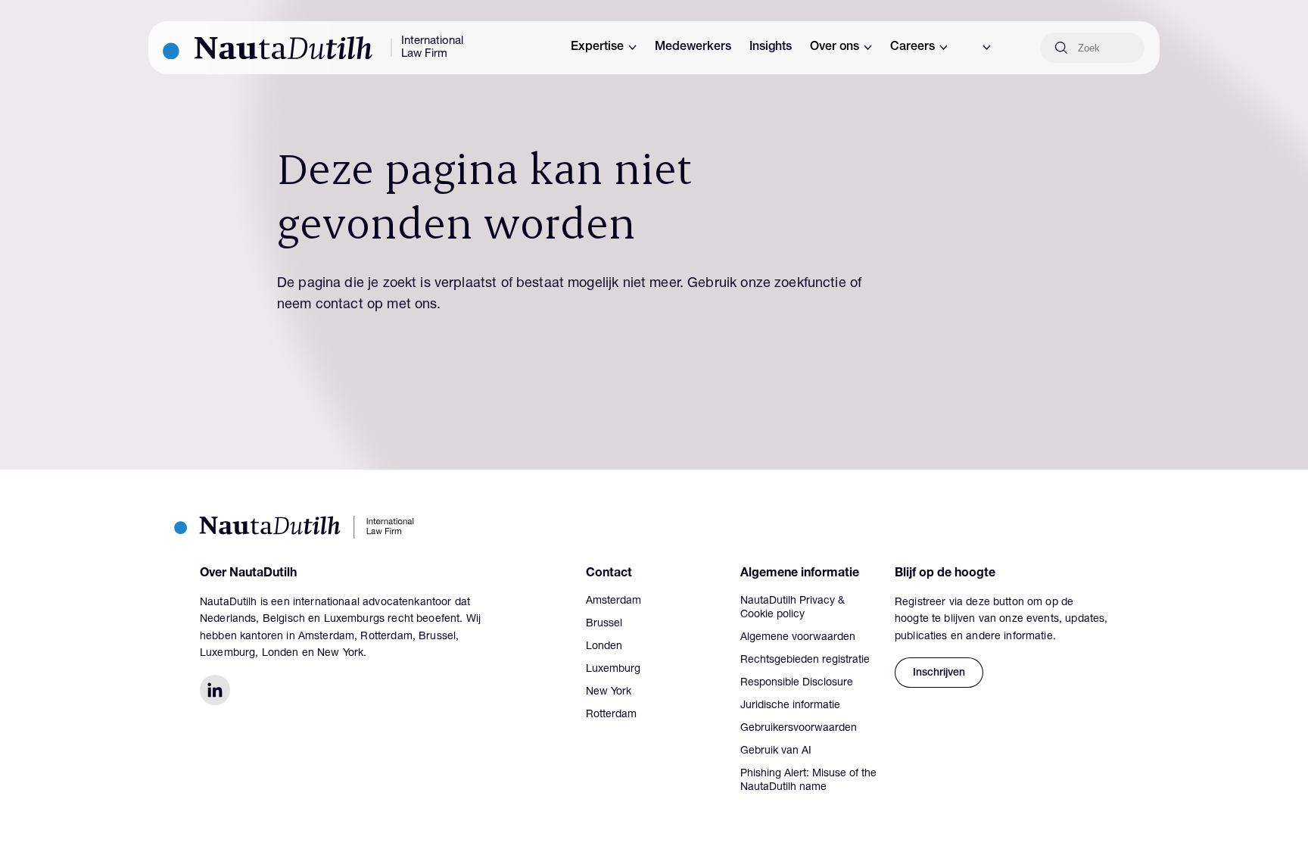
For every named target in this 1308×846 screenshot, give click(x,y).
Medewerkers (693, 48)
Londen (604, 647)
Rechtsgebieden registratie (805, 660)
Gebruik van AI (775, 751)
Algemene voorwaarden (797, 637)
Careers (912, 48)
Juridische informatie (790, 706)
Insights (770, 48)
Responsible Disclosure (796, 683)
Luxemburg (613, 669)
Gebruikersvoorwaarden (798, 728)
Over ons (834, 48)
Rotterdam (611, 715)
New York (608, 692)
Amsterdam (613, 601)
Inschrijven (939, 673)
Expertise (597, 48)
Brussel (604, 624)
